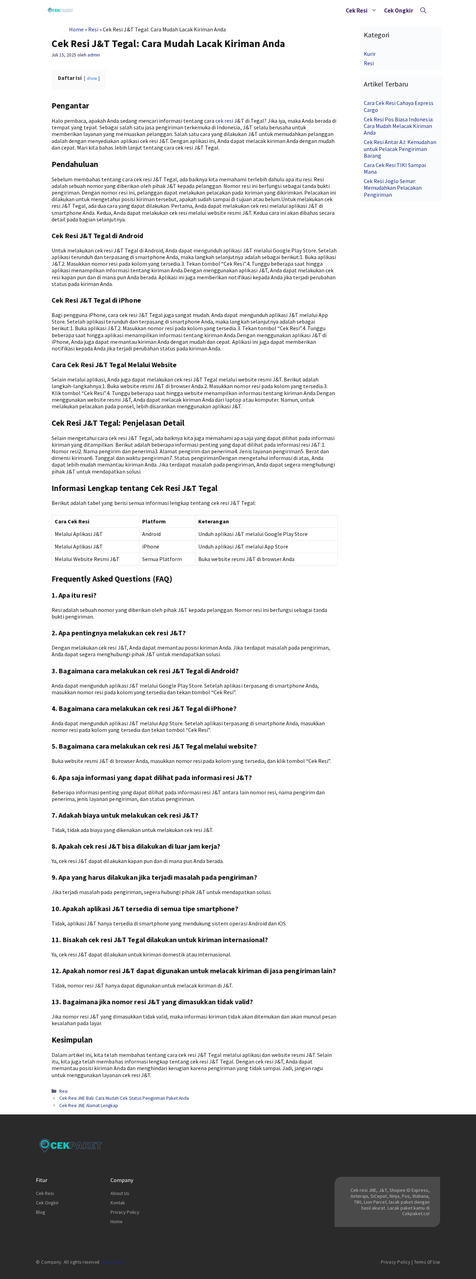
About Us (119, 1193)
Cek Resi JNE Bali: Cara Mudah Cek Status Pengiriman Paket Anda (124, 1098)
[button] (374, 10)
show (92, 78)
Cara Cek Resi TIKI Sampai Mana (395, 168)
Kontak (117, 1202)
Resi (93, 29)
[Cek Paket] (60, 10)
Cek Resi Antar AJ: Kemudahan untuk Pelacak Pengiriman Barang (400, 148)
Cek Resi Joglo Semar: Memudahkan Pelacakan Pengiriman (393, 187)
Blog (40, 1212)
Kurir (370, 53)
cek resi (224, 120)
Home (76, 29)
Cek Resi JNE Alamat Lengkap (88, 1105)
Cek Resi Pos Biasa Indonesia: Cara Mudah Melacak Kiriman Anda (398, 126)
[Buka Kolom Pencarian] (423, 10)
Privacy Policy (124, 1212)
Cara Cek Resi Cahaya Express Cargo (398, 106)
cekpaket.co (113, 1262)
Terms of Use (427, 1262)
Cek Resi (357, 10)
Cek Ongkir (398, 10)
